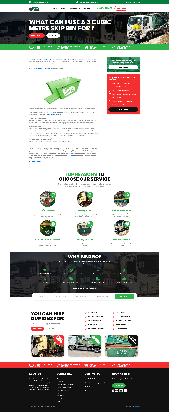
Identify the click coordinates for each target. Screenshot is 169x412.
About (63, 8)
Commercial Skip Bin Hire (65, 384)
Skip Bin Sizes (75, 8)
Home (55, 8)
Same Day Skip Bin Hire (64, 390)
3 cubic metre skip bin (44, 68)
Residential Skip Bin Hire (64, 387)
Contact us (60, 396)
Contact (87, 8)
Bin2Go (72, 156)
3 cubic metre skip (54, 115)
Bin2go (89, 387)
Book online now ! (35, 161)
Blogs (58, 401)
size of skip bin (47, 59)
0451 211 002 (91, 379)
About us (60, 381)
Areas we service (62, 398)
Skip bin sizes (61, 393)
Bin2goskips (91, 391)
